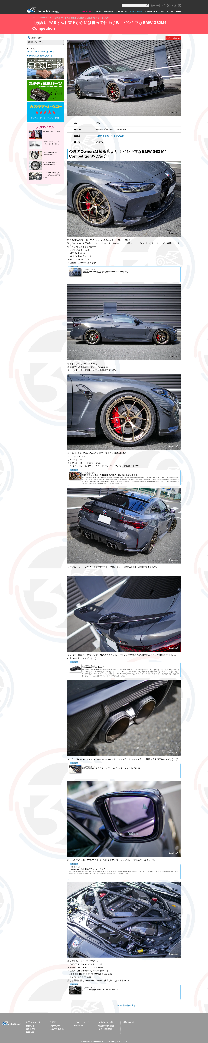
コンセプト (31, 1029)
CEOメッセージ (33, 1022)
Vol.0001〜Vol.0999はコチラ (41, 51)
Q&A (162, 11)
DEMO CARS (151, 11)
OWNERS (108, 11)
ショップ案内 (117, 136)
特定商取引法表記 (106, 1026)
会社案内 (30, 1026)
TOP (34, 18)
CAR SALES (121, 11)
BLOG (170, 11)
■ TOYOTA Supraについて (40, 56)
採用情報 (30, 1032)
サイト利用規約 (105, 1029)
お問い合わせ (128, 1022)
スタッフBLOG (56, 1026)
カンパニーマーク (82, 1022)
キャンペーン (87, 11)
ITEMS (98, 11)
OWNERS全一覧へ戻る (124, 1005)
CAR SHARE (136, 11)
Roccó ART (79, 1026)
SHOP (178, 11)
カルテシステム (57, 1029)
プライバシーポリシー (108, 1022)
